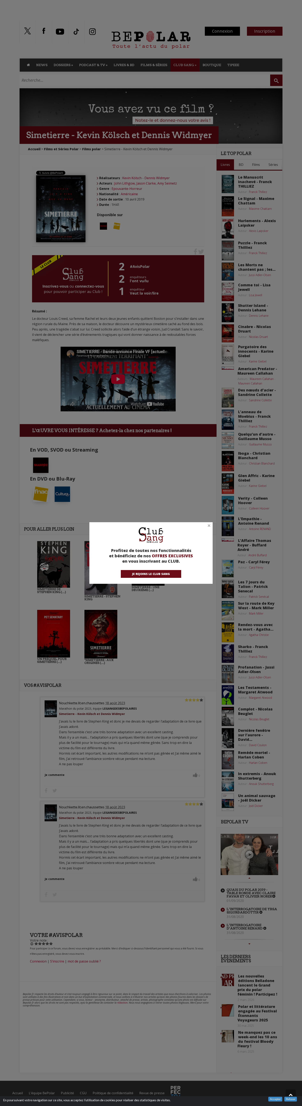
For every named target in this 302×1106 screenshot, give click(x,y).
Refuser (290, 1099)
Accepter (275, 1099)
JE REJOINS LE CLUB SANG (151, 574)
